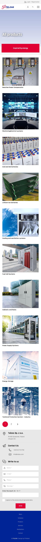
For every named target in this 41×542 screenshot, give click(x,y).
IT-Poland (26, 538)
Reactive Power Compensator (12, 87)
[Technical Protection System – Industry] (20, 388)
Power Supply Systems (10, 346)
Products (20, 522)
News (20, 514)
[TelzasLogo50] (8, 7)
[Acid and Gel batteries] (20, 138)
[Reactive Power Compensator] (20, 58)
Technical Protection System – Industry (16, 417)
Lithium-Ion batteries (10, 203)
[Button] (28, 7)
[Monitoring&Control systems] (20, 94)
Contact (20, 533)
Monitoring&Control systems (12, 131)
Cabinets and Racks (9, 310)
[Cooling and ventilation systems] (20, 209)
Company (20, 518)
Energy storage (7, 381)
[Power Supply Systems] (20, 316)
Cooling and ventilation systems (13, 238)
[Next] (17, 424)
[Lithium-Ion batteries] (20, 174)
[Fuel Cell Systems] (20, 245)
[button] (38, 6)
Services (20, 525)
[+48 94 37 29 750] (11, 450)
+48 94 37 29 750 (18, 450)
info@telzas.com (18, 454)
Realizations (20, 529)
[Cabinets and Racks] (20, 281)
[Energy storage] (20, 352)
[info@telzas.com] (11, 454)
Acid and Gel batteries (10, 167)
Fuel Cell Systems (8, 274)
